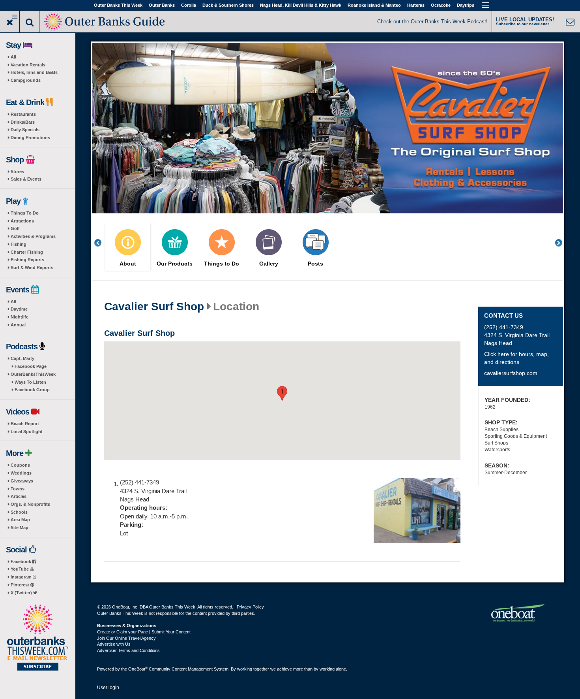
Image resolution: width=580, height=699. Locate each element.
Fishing (18, 244)
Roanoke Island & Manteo (374, 5)
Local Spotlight (27, 431)
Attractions (22, 221)
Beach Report (25, 423)
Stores (17, 171)
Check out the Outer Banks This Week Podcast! (432, 21)
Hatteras (416, 5)
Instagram (22, 577)
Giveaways (22, 481)
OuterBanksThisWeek (33, 374)
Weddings (21, 473)
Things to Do (221, 264)
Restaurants (23, 114)
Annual (18, 324)
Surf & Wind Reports (32, 267)
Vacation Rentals (28, 64)
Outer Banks (162, 5)
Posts (315, 264)
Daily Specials (25, 129)
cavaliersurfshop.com (510, 373)
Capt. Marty (22, 358)
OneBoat (138, 669)
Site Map (19, 527)
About (128, 264)
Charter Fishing (27, 252)
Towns (17, 488)
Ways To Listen (30, 382)
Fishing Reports (27, 259)
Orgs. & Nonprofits (30, 504)
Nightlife (19, 317)
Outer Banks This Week (118, 5)
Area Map (20, 519)
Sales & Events (26, 179)
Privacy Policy (250, 607)
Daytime (19, 309)
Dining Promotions (30, 137)
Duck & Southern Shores (228, 5)
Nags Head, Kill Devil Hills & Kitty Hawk (300, 5)
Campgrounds (26, 80)
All (13, 57)
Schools (19, 512)
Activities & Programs (33, 236)
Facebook (21, 561)
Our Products (175, 264)
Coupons (20, 465)
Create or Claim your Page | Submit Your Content (144, 631)
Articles (18, 496)
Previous (102, 243)
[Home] (105, 20)
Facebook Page (31, 366)
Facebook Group (32, 389)
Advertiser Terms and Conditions (128, 650)
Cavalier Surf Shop (154, 307)
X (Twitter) (22, 592)
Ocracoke (441, 5)
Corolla (188, 5)
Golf (15, 228)
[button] (282, 393)
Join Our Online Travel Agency (126, 638)
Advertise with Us (114, 644)
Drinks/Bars (23, 122)
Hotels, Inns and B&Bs (34, 72)
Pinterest (20, 584)
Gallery (268, 264)
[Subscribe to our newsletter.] (37, 638)
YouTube (20, 569)
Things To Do (25, 213)
